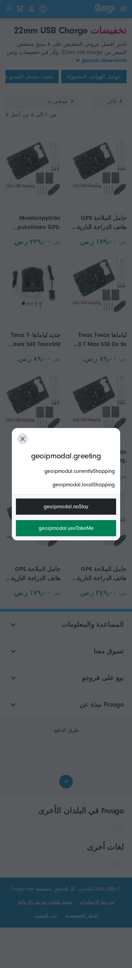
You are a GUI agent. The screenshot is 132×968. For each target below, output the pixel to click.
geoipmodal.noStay (66, 507)
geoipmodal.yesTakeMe (66, 528)
